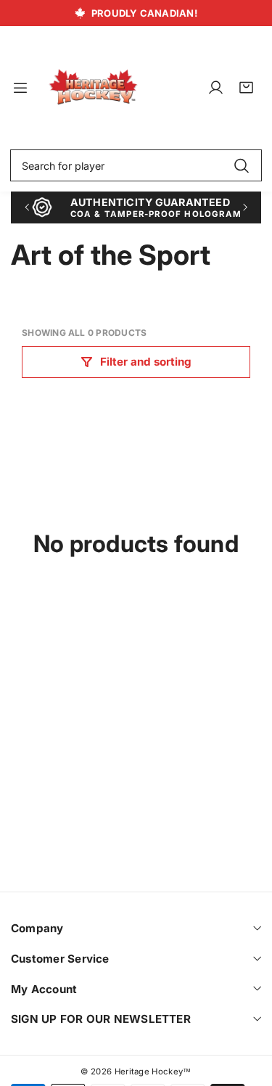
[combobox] (136, 165)
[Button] (26, 207)
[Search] (241, 165)
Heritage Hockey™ (153, 1071)
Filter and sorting (145, 362)
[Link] (93, 87)
